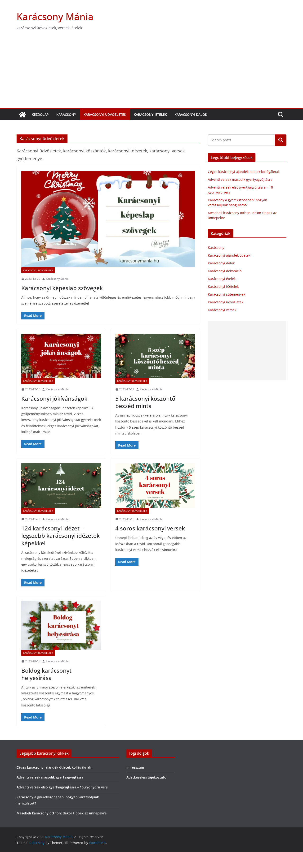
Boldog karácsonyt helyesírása (46, 674)
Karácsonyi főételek (223, 286)
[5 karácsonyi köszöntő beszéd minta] (155, 356)
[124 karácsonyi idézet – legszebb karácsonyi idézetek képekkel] (61, 485)
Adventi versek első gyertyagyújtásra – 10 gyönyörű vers (62, 787)
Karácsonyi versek (222, 310)
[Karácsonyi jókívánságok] (61, 356)
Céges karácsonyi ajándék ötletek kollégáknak (244, 171)
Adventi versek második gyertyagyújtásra (240, 179)
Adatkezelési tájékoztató (146, 777)
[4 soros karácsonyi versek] (155, 485)
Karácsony (66, 114)
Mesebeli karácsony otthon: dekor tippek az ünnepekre (62, 813)
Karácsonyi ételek (150, 114)
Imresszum (135, 767)
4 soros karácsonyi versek (150, 528)
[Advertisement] (151, 72)
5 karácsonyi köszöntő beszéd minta (145, 402)
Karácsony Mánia (55, 16)
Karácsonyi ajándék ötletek (229, 255)
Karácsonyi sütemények (226, 294)
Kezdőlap (40, 114)
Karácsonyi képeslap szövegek (62, 288)
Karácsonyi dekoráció (224, 271)
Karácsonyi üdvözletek (105, 114)
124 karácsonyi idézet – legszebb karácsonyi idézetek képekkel (60, 535)
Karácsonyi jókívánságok (54, 398)
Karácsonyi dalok (190, 114)
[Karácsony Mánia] (22, 114)
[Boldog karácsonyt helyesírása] (61, 625)
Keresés (280, 140)
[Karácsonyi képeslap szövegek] (108, 219)
